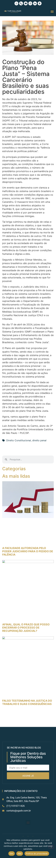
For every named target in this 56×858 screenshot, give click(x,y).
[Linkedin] (35, 3)
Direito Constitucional (18, 440)
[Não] (51, 847)
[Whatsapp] (16, 3)
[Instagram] (30, 3)
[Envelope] (26, 3)
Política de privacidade (37, 853)
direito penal (39, 440)
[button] (52, 11)
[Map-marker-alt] (40, 3)
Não (20, 853)
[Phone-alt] (21, 3)
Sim (11, 853)
